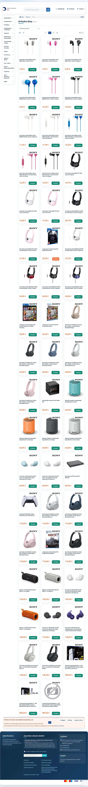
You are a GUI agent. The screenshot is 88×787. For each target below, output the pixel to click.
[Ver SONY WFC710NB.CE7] (52, 615)
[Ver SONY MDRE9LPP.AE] (52, 47)
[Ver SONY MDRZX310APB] (52, 274)
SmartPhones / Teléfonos (7, 29)
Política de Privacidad (51, 747)
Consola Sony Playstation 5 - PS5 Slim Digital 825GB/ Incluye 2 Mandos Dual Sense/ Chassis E (28, 705)
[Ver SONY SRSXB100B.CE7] (52, 426)
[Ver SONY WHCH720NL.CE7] (75, 502)
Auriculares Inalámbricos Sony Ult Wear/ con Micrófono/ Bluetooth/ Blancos (28, 667)
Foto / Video (7, 63)
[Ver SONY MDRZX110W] (30, 199)
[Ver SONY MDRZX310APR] (30, 274)
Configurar (62, 720)
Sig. (57, 32)
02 (53, 32)
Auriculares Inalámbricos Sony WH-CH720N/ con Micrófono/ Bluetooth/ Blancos (50, 515)
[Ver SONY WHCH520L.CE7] (52, 350)
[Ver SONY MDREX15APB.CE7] (52, 161)
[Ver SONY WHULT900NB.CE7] (52, 653)
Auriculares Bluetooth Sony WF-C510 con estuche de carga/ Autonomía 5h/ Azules (27, 478)
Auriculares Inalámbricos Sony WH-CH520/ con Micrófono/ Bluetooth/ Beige (73, 326)
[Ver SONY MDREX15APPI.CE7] (30, 161)
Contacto (71, 9)
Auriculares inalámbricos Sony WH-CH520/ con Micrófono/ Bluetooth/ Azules (50, 364)
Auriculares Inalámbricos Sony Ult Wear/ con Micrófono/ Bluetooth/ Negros (51, 667)
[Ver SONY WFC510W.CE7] (52, 464)
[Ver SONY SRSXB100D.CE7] (30, 426)
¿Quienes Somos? (29, 767)
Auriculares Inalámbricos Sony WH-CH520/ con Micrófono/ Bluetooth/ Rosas (27, 402)
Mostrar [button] (81, 32)
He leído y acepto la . (36, 751)
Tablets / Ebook (6, 59)
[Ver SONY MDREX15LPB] (75, 85)
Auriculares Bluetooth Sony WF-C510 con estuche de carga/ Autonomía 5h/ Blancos (50, 478)
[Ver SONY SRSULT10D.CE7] (30, 615)
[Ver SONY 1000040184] (30, 502)
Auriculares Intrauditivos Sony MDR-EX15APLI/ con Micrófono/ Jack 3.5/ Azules (73, 137)
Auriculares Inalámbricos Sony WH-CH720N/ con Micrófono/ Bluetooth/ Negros (73, 553)
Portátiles (6, 25)
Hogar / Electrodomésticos (9, 67)
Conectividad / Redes (7, 42)
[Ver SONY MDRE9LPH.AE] (30, 47)
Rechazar (70, 720)
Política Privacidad (29, 762)
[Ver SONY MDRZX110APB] (75, 199)
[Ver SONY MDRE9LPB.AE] (75, 47)
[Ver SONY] (52, 539)
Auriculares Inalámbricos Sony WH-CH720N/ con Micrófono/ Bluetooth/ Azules (73, 515)
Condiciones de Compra (30, 765)
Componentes (8, 21)
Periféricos (7, 55)
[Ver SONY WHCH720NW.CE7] (52, 502)
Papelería (6, 71)
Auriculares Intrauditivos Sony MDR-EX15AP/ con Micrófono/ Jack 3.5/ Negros (50, 175)
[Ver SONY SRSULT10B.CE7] (30, 577)
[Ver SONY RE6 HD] (52, 236)
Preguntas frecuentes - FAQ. (31, 774)
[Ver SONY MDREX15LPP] (52, 85)
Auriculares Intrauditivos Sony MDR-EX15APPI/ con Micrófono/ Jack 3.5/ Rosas (28, 175)
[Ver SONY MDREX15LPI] (30, 85)
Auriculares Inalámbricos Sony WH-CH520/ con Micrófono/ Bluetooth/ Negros (27, 364)
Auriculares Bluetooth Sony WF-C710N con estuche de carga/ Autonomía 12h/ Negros (50, 629)
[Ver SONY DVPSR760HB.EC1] (75, 464)
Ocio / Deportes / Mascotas (7, 76)
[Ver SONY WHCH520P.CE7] (30, 388)
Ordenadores (7, 18)
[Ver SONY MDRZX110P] (52, 199)
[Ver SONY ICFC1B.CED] (52, 388)
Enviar (44, 755)
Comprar (32, 69)
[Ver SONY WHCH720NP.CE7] (30, 539)
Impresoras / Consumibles (7, 37)
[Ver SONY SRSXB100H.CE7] (75, 426)
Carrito (81, 9)
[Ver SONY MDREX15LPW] (30, 123)
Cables (6, 51)
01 (49, 32)
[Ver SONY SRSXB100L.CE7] (75, 388)
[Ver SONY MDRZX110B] (75, 161)
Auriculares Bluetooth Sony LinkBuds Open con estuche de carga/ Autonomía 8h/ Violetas (73, 629)
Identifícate (61, 9)
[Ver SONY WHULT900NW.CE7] (30, 653)
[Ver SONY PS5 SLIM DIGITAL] (75, 653)
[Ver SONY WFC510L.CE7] (30, 464)
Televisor (6, 33)
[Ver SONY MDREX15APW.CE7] (52, 123)
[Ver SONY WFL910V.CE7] (75, 615)
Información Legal (46, 760)
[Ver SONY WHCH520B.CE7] (30, 350)
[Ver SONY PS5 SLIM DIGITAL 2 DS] (30, 691)
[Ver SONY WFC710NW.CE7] (75, 577)
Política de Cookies (59, 726)
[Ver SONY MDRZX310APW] (75, 236)
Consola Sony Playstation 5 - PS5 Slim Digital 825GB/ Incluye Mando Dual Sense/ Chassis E (74, 667)
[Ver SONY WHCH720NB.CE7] (75, 539)
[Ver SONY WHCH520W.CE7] (75, 350)
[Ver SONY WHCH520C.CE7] (75, 312)
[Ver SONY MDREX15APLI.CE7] (75, 123)
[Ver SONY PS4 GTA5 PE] (30, 312)
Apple (5, 81)
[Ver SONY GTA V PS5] (52, 312)
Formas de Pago (45, 765)
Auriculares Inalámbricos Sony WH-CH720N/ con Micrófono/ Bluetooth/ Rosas (27, 553)
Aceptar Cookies (78, 720)
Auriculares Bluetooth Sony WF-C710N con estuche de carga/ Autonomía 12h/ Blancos (73, 591)
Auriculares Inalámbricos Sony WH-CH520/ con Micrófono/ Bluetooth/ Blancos (73, 364)
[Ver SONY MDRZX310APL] (75, 274)
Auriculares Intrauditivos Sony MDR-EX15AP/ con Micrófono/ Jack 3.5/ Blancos (50, 137)
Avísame (55, 259)
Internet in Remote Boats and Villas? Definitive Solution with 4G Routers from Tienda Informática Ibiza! (49, 770)
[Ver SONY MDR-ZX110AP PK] (30, 236)
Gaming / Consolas (6, 47)
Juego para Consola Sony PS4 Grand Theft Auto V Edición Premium (27, 326)
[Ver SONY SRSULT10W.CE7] (52, 577)
